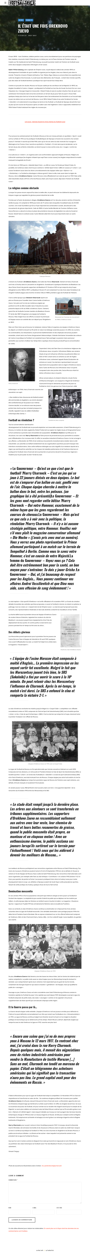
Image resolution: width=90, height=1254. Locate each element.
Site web (59, 1208)
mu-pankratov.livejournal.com (52, 1166)
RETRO (21, 20)
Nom (10, 1208)
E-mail (34, 1208)
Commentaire (13, 1180)
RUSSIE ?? (29, 20)
